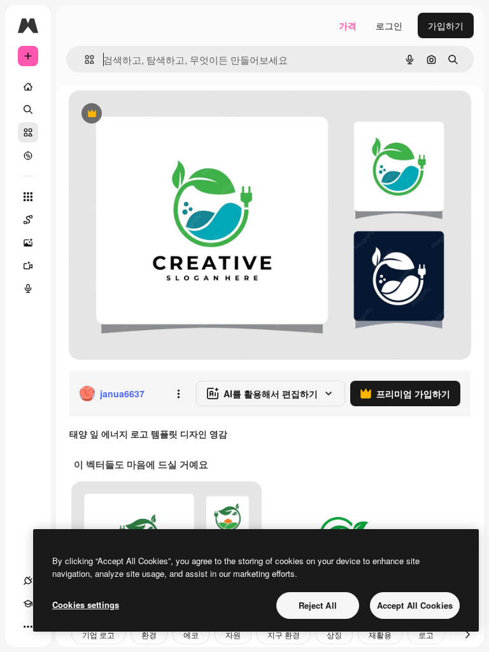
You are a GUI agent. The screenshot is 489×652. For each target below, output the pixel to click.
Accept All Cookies (415, 605)
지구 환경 (283, 634)
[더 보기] (28, 626)
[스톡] (28, 132)
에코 (191, 634)
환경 (149, 634)
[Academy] (28, 603)
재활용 (380, 634)
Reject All (318, 605)
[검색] (28, 109)
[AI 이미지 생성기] (28, 242)
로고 (426, 634)
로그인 (389, 25)
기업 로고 (98, 634)
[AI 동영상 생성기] (28, 265)
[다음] (467, 634)
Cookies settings (85, 605)
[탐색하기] (28, 155)
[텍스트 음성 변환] (28, 288)
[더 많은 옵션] (178, 393)
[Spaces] (28, 219)
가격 (348, 25)
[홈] (28, 86)
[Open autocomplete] (84, 59)
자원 (233, 634)
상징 (334, 634)
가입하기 (446, 25)
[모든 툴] (28, 197)
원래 (142, 114)
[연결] (28, 580)
